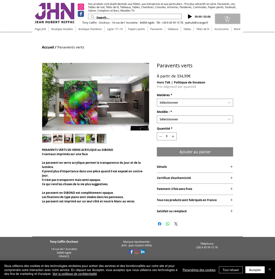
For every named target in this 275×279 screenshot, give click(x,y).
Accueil (48, 47)
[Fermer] (269, 270)
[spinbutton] (167, 136)
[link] (227, 19)
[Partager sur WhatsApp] (167, 223)
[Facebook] (81, 14)
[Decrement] (160, 136)
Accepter (255, 270)
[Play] (190, 16)
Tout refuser (231, 270)
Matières (164, 95)
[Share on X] (176, 223)
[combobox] (195, 102)
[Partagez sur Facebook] (159, 223)
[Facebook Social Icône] (131, 251)
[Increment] (173, 136)
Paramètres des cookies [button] (199, 270)
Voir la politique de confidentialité (74, 273)
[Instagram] (81, 7)
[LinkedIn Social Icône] (142, 251)
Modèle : (164, 112)
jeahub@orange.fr (196, 22)
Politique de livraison (189, 82)
